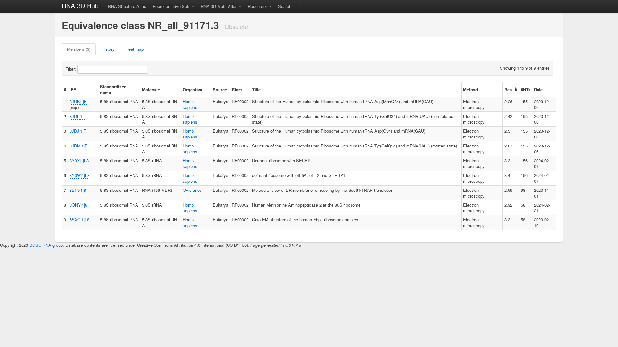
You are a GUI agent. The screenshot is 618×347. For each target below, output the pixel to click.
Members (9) (78, 49)
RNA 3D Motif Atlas (219, 6)
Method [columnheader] (470, 89)
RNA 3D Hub (80, 5)
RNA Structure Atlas (127, 6)
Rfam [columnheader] (237, 89)
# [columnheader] (65, 89)
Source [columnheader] (220, 89)
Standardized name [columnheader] (113, 89)
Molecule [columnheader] (151, 89)
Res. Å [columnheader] (510, 89)
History (108, 49)
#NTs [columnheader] (525, 89)
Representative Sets (172, 6)
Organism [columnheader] (192, 89)
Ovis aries (192, 190)
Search (284, 6)
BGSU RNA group (46, 245)
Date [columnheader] (538, 89)
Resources (258, 6)
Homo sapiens (190, 104)
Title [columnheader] (256, 89)
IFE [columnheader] (73, 89)
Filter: (71, 69)
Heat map (135, 49)
